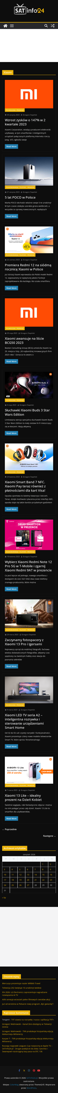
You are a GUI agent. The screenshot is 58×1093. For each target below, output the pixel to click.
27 (28, 885)
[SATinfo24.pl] (5, 26)
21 (36, 880)
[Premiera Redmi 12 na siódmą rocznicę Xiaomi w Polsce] (29, 239)
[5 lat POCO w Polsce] (29, 171)
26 (20, 885)
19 (20, 880)
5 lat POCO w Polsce (20, 197)
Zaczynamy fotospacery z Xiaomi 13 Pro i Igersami (24, 642)
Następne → (49, 835)
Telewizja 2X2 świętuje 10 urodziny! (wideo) (21, 988)
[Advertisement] (29, 45)
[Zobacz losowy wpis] (52, 26)
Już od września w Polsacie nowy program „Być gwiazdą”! (27, 1004)
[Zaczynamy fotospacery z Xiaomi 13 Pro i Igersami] (29, 613)
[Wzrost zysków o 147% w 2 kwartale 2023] (29, 94)
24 (5, 885)
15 (43, 874)
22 (43, 880)
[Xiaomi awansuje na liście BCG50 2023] (29, 312)
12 (20, 874)
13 (28, 874)
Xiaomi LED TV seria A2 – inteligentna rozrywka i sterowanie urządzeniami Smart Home (24, 721)
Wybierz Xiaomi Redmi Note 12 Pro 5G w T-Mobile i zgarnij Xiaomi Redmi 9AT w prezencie (28, 566)
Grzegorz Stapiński (30, 115)
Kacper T (6, 1038)
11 (13, 874)
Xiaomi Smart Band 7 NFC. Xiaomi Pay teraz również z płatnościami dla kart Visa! (25, 486)
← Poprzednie (9, 829)
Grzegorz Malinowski (11, 1024)
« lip (4, 897)
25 (13, 885)
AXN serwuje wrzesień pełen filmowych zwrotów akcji (26, 999)
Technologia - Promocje (15, 110)
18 (13, 880)
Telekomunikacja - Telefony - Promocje (20, 187)
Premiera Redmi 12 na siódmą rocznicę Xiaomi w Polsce (28, 267)
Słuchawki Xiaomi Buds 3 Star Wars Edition (27, 412)
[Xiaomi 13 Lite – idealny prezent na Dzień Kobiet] (29, 770)
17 (5, 880)
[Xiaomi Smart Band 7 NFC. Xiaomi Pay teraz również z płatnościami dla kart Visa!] (29, 456)
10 (5, 874)
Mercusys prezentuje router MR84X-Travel (21, 983)
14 (36, 874)
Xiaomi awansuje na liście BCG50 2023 (24, 340)
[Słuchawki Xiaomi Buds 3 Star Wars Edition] (29, 385)
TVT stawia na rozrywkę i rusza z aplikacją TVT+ (32, 1019)
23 (51, 880)
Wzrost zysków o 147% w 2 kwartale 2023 (25, 122)
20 (28, 880)
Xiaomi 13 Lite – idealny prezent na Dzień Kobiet (23, 797)
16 (51, 874)
